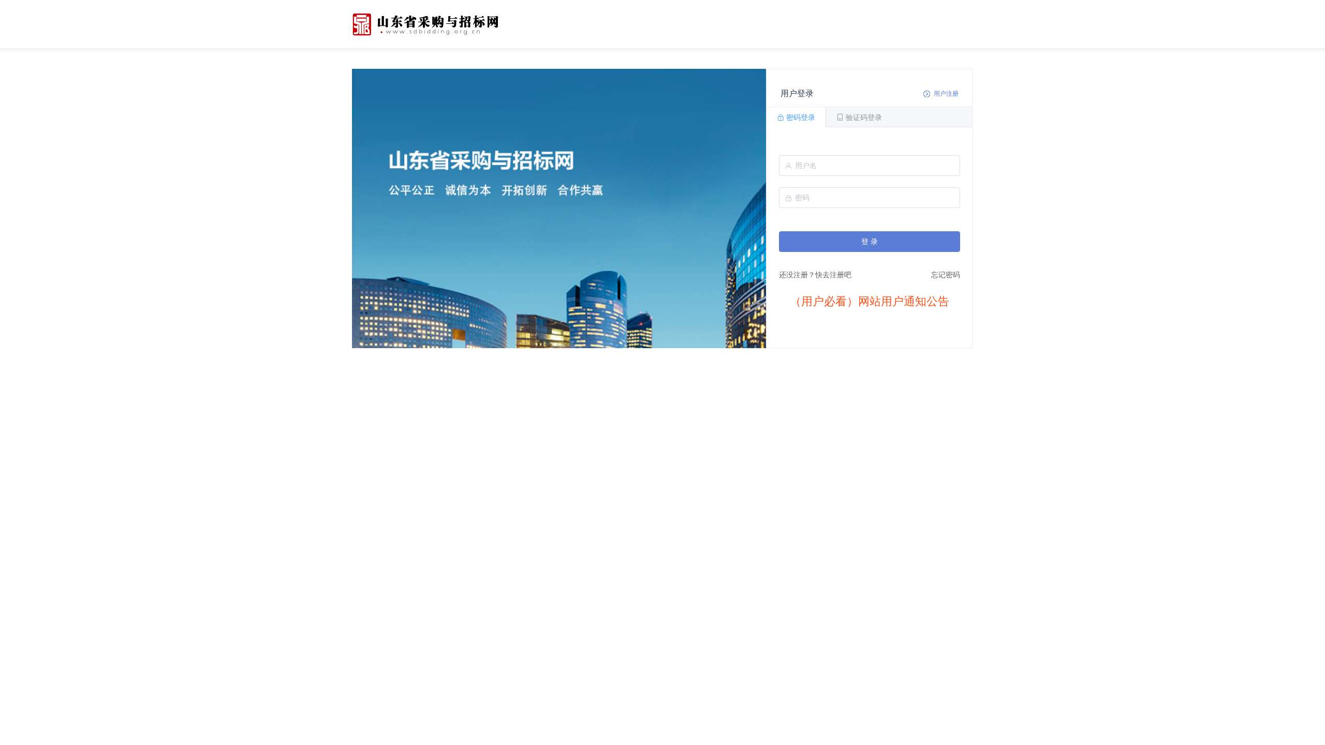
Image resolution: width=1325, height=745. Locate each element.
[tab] (796, 117)
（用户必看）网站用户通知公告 (869, 301)
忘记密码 (945, 275)
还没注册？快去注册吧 (815, 275)
